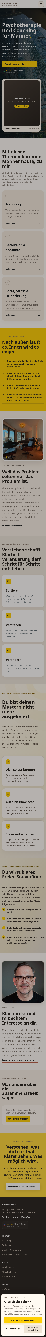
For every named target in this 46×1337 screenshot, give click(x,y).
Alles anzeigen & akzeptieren (23, 1320)
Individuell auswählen (33, 1328)
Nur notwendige (13, 1329)
